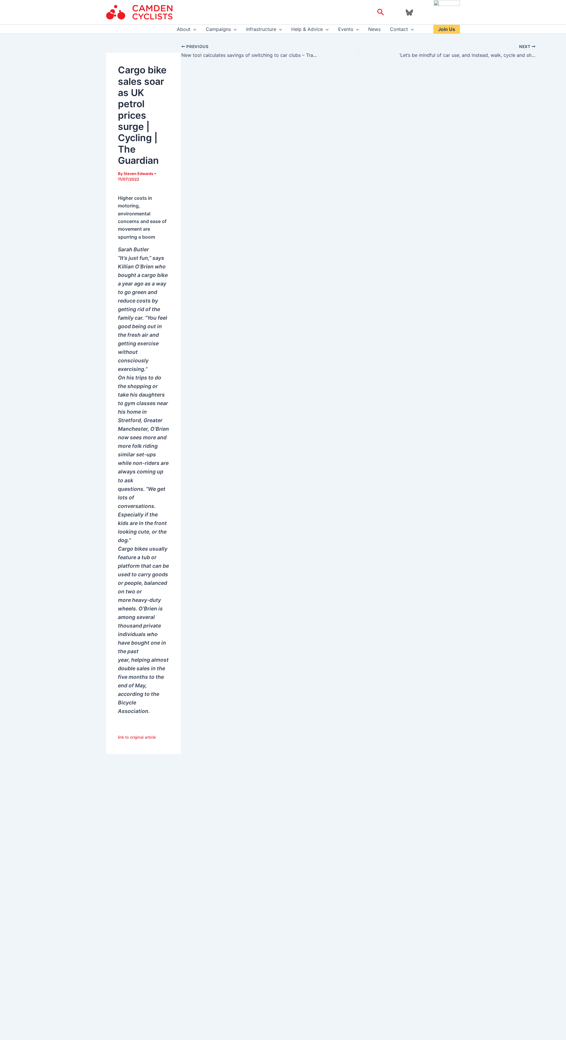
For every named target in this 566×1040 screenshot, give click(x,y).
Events (345, 29)
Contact (399, 29)
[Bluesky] (409, 12)
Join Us (446, 29)
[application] (193, 29)
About (183, 29)
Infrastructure (261, 29)
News (374, 29)
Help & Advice (307, 29)
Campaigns (218, 29)
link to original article (137, 737)
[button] (380, 12)
